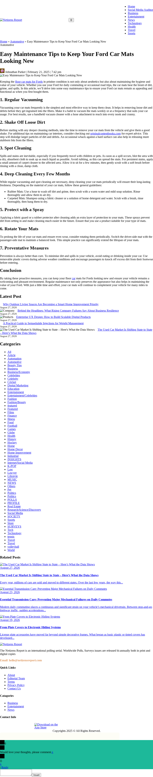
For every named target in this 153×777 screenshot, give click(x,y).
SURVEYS (14, 526)
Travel (131, 30)
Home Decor (15, 449)
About (11, 675)
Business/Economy (18, 372)
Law (10, 469)
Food (10, 422)
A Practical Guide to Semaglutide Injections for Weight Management (43, 323)
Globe (11, 432)
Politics (11, 492)
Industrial (12, 456)
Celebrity (12, 378)
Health (132, 26)
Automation (14, 358)
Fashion (12, 398)
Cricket (11, 382)
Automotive (17, 41)
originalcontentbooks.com (105, 133)
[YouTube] (29, 726)
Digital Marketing (17, 385)
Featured (12, 409)
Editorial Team (16, 678)
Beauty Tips (14, 365)
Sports (131, 33)
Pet (9, 489)
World (11, 550)
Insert (36, 775)
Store (10, 523)
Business (133, 13)
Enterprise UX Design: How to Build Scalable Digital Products (53, 317)
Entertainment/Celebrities (22, 395)
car (73, 278)
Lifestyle (12, 476)
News (131, 19)
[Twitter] (20, 726)
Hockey (12, 442)
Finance (12, 415)
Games (11, 429)
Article (11, 355)
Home (131, 6)
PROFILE (13, 503)
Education (13, 388)
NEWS (11, 482)
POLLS (12, 499)
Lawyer (12, 472)
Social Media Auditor (140, 9)
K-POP (11, 466)
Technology (135, 23)
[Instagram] (12, 726)
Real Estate (14, 506)
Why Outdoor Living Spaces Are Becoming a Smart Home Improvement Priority (51, 304)
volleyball (13, 546)
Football (12, 425)
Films (10, 412)
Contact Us (14, 688)
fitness (11, 419)
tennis (10, 536)
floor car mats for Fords (29, 81)
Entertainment (136, 16)
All (9, 351)
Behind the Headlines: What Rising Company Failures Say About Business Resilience (68, 310)
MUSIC (12, 479)
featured (12, 405)
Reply (4, 767)
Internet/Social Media (20, 462)
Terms (11, 681)
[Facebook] (3, 726)
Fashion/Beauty (16, 402)
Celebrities (13, 375)
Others (11, 486)
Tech (10, 529)
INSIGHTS (14, 459)
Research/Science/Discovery (24, 509)
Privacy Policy (16, 685)
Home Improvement (19, 452)
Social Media (15, 513)
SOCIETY (13, 516)
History (11, 439)
